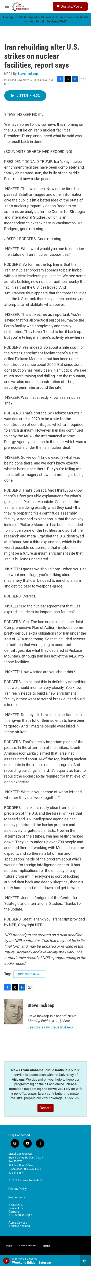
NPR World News (29, 974)
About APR (15, 1205)
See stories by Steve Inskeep (50, 1027)
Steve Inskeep (28, 73)
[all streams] (85, 1260)
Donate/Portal (72, 6)
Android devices (19, 1226)
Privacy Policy (17, 1188)
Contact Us (15, 1208)
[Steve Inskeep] (13, 1011)
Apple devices (17, 1222)
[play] (6, 1261)
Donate (45, 1107)
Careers (13, 1211)
